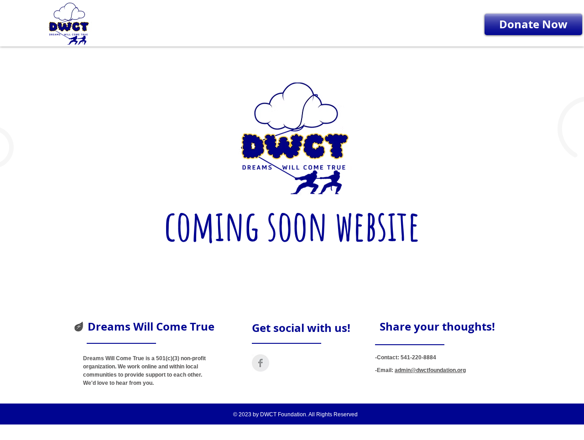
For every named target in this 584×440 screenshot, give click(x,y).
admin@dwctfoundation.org (430, 370)
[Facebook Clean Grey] (260, 363)
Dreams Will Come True (151, 326)
